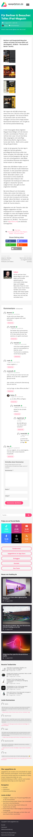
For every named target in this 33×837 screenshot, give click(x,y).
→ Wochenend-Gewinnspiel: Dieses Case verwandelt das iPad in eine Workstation (16, 759)
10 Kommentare (15, 25)
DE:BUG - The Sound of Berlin (16, 233)
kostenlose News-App (7, 781)
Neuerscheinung (11, 232)
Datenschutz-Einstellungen (8, 835)
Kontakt (16, 563)
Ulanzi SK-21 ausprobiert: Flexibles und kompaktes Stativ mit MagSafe (16, 668)
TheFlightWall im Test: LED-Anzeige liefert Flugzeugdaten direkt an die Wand (17, 687)
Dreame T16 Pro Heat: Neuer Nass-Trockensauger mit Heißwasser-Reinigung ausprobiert (17, 681)
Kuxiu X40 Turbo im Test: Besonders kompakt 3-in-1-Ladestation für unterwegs (19, 693)
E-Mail (7, 496)
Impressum (6, 789)
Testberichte (16, 548)
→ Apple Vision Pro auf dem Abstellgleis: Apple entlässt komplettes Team (16, 748)
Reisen (18, 232)
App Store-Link (13, 221)
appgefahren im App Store (16, 553)
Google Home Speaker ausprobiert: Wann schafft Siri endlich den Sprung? (19, 674)
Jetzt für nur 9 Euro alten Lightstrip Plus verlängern (15, 598)
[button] (11, 241)
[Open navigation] (27, 5)
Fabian (6, 26)
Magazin (25, 232)
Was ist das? (23, 29)
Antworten (10, 323)
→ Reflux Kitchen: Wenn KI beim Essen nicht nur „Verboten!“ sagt (15, 712)
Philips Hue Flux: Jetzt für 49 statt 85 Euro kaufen (15, 655)
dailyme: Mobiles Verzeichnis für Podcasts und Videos (7, 259)
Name (7, 489)
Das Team (16, 568)
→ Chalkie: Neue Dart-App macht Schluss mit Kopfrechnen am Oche (16, 737)
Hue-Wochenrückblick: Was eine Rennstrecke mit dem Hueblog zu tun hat (16, 626)
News (19, 230)
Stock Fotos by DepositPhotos (8, 832)
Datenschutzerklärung (9, 791)
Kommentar (9, 470)
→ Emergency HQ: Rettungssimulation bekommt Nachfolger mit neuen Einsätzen (15, 724)
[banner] (12, 4)
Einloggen (16, 558)
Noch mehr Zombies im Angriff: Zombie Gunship (26, 259)
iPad (16, 230)
